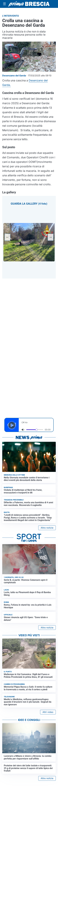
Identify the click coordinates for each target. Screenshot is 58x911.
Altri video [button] (48, 712)
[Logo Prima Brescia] (29, 4)
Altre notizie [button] (47, 527)
